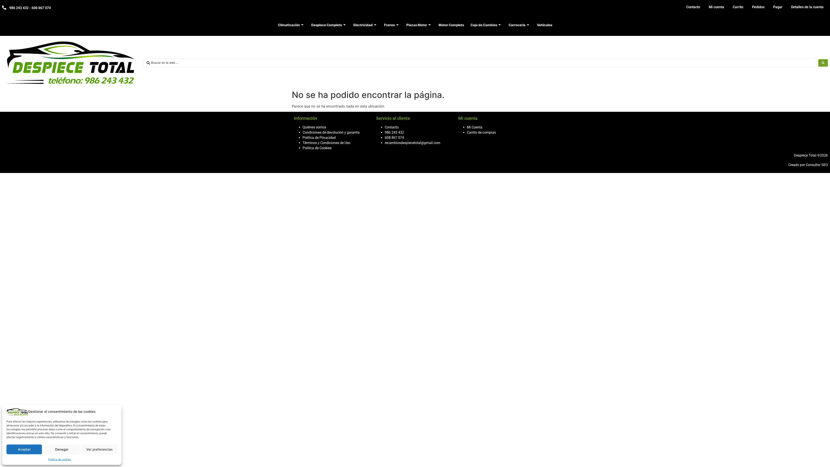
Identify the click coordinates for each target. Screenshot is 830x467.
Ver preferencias (99, 449)
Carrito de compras (481, 132)
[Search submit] (823, 63)
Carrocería (517, 25)
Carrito (738, 7)
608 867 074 (394, 138)
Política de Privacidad (319, 138)
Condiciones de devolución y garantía (331, 132)
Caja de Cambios (484, 25)
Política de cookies (59, 459)
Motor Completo (451, 25)
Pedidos (758, 7)
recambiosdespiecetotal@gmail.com (412, 143)
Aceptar (24, 449)
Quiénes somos (314, 127)
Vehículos (544, 25)
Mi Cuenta (474, 127)
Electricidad (363, 25)
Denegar (62, 449)
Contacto (693, 7)
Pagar (777, 7)
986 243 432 (394, 132)
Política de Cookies (317, 148)
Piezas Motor (416, 25)
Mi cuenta (716, 7)
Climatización (289, 25)
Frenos (389, 25)
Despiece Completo (326, 25)
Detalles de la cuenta (807, 7)
